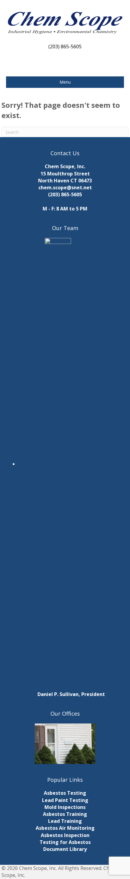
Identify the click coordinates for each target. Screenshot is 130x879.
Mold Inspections (65, 807)
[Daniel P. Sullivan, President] (71, 463)
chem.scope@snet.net (65, 187)
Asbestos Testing (65, 793)
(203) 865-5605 (65, 194)
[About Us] (65, 743)
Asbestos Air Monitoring (65, 828)
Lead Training (65, 821)
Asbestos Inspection (65, 835)
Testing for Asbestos (65, 842)
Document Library (65, 849)
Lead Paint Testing (65, 800)
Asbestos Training (65, 814)
